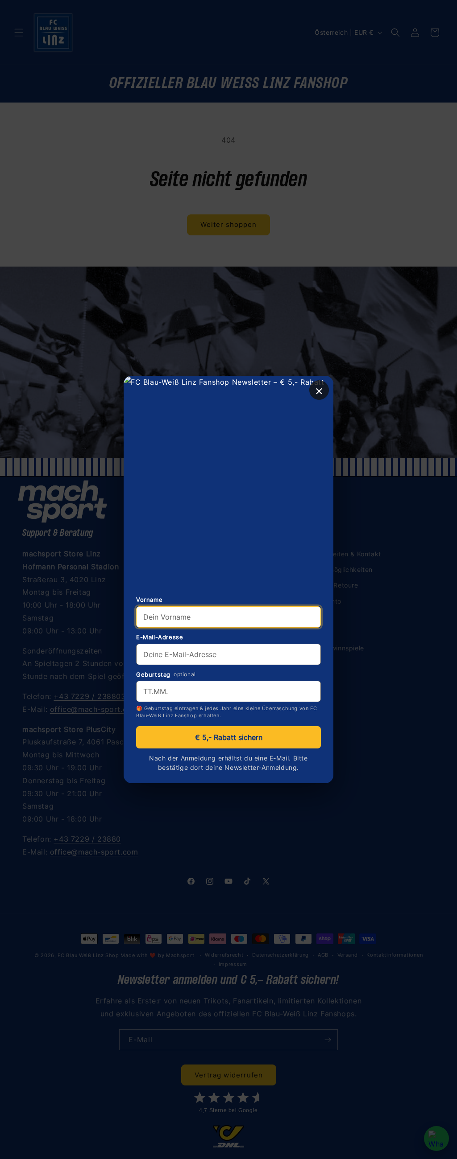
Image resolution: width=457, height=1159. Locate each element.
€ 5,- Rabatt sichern (228, 737)
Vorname (149, 599)
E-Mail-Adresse (159, 637)
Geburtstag (153, 674)
